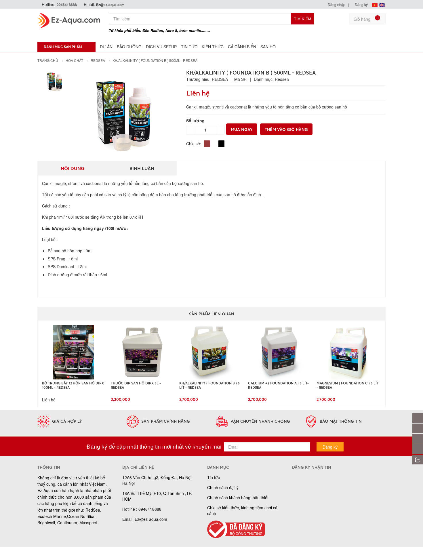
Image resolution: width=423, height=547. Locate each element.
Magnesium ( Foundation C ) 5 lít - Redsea (348, 385)
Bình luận (141, 168)
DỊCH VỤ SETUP (161, 46)
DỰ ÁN (106, 46)
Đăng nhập (336, 4)
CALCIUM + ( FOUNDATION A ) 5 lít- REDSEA (278, 385)
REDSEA (220, 79)
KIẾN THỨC (213, 46)
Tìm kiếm (302, 18)
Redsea (98, 60)
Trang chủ (47, 60)
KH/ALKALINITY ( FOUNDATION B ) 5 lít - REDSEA (209, 385)
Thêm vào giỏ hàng (286, 129)
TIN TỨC (189, 46)
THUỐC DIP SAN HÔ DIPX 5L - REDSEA (136, 385)
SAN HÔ (268, 46)
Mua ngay (242, 129)
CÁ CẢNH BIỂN (242, 46)
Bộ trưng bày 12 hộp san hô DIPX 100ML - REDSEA (73, 385)
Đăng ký (361, 4)
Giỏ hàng (366, 18)
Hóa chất (74, 60)
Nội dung (72, 168)
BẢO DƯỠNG (129, 46)
